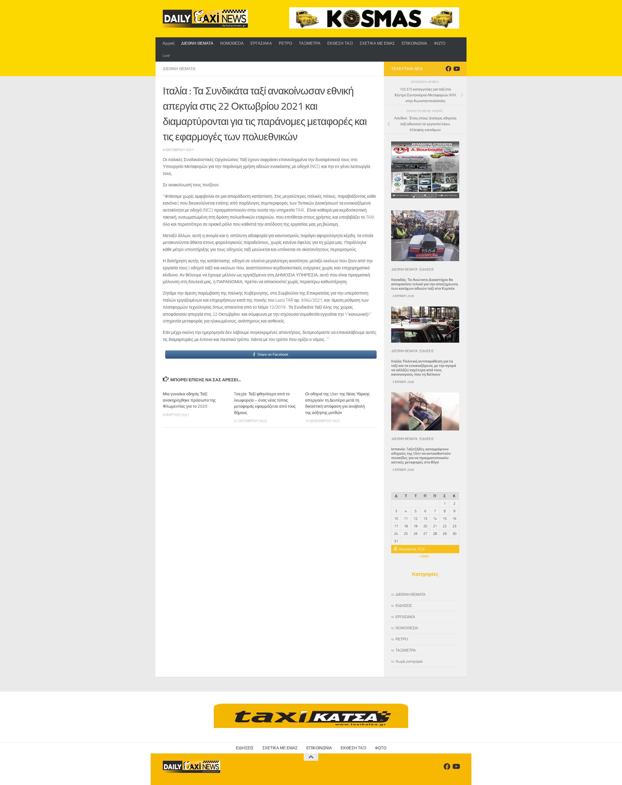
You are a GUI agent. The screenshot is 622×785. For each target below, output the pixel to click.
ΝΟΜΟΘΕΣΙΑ (232, 43)
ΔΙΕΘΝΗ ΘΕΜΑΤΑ (197, 43)
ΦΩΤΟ (439, 43)
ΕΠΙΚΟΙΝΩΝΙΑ (414, 43)
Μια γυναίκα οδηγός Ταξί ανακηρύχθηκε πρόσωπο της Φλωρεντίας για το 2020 (189, 400)
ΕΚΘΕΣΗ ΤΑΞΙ (340, 43)
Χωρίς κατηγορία (409, 661)
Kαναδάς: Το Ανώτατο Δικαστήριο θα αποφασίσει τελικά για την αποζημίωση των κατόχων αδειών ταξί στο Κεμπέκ (424, 284)
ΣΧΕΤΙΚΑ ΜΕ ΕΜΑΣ (377, 43)
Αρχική (168, 43)
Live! (166, 55)
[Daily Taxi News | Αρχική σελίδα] (205, 19)
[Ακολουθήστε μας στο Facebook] (448, 69)
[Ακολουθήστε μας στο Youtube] (456, 69)
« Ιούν (424, 556)
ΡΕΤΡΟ (285, 43)
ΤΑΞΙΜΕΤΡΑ (309, 43)
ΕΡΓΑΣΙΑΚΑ (261, 43)
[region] (374, 18)
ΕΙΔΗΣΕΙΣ (426, 269)
